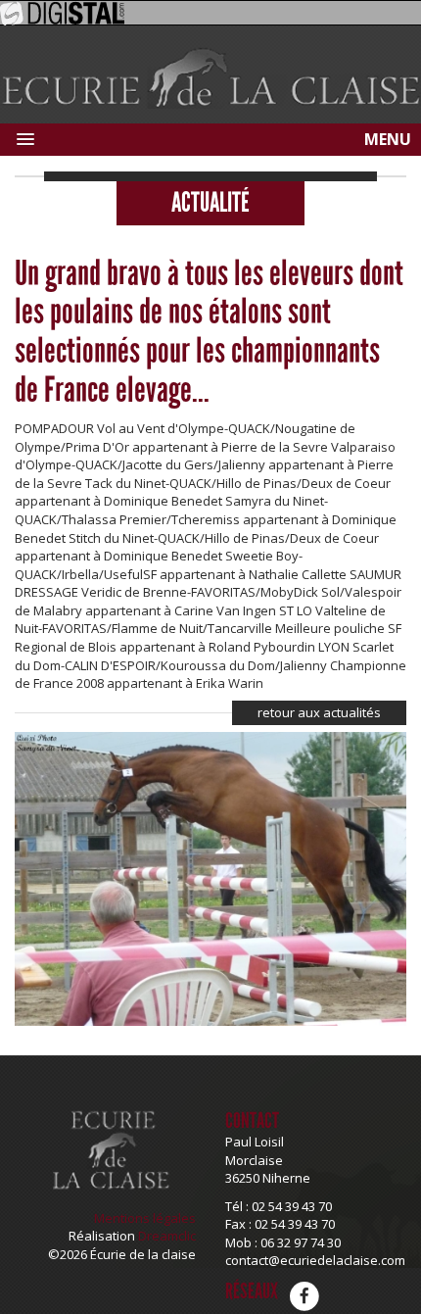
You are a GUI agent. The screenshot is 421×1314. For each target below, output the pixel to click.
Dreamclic (167, 1235)
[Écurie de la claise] (210, 77)
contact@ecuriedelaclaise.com (315, 1260)
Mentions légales (145, 1218)
